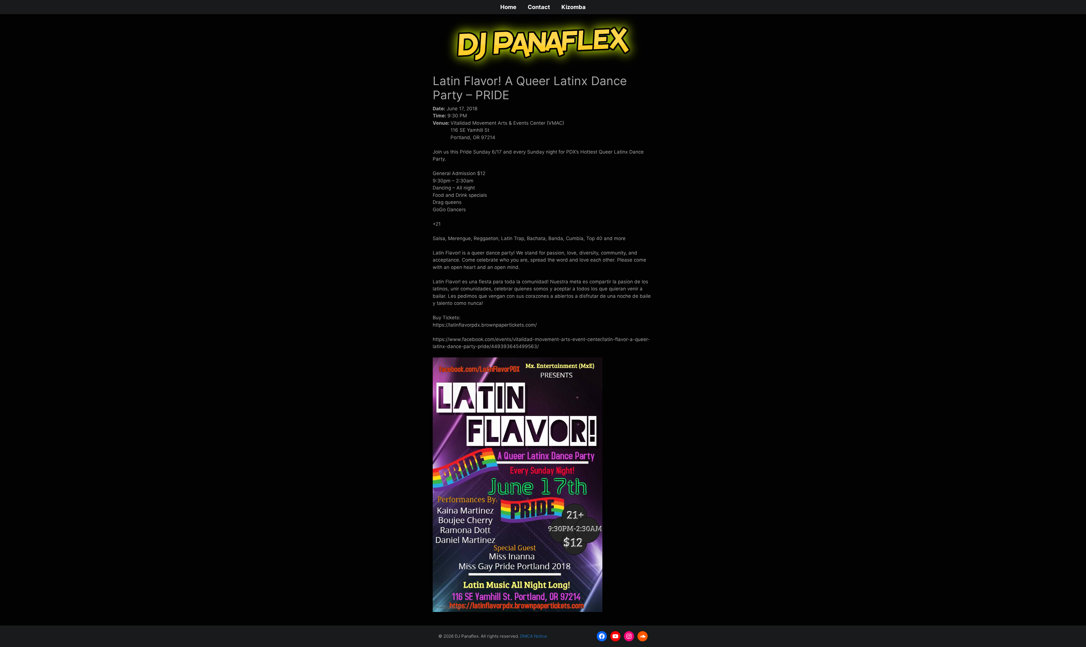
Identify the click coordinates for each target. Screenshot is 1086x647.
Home (508, 7)
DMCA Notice (533, 636)
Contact (539, 7)
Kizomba (573, 7)
